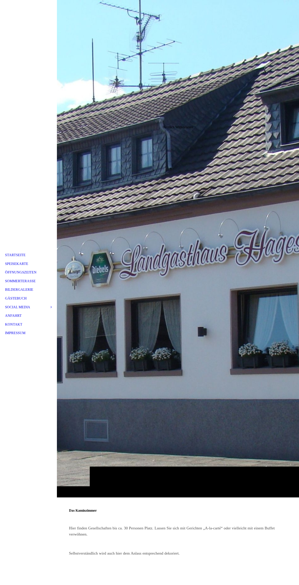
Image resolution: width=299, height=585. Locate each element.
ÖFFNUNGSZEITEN (21, 272)
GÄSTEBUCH (16, 298)
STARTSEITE (15, 255)
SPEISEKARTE (16, 264)
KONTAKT (13, 324)
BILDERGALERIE (19, 289)
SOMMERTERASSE (20, 281)
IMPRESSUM (15, 333)
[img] (178, 248)
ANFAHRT (13, 315)
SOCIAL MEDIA (17, 307)
